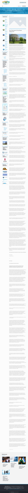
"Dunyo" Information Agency (6, 49)
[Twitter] (21, 2)
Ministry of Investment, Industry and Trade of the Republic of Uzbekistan (6, 45)
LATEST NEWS (10, 11)
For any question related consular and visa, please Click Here (5, 128)
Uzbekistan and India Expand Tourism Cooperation (5, 465)
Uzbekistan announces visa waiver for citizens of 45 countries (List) (5, 84)
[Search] (17, 6)
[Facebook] (20, 2)
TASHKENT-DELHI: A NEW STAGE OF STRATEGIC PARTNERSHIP (22, 467)
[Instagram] (24, 2)
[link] (5, 93)
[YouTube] (22, 2)
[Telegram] (25, 2)
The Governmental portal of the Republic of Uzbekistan (6, 25)
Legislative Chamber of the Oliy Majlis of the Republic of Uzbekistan (6, 35)
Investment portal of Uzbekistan (5, 57)
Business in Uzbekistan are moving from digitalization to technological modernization (13, 465)
